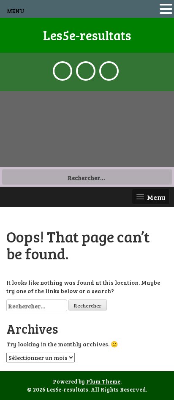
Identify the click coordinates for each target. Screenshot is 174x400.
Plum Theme (103, 381)
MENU (15, 11)
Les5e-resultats (87, 35)
